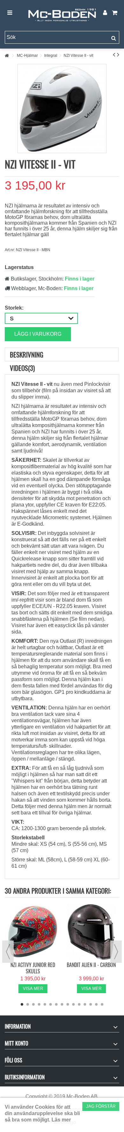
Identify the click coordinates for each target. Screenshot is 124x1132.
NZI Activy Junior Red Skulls (32, 968)
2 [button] (27, 1004)
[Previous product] (114, 54)
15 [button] (102, 1004)
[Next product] (118, 54)
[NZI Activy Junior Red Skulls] (33, 932)
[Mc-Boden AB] (62, 13)
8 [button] (62, 1004)
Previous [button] (8, 952)
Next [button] (116, 952)
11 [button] (79, 1004)
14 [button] (96, 1004)
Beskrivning (26, 354)
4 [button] (39, 1004)
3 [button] (33, 1004)
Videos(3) (22, 368)
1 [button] (22, 1004)
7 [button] (56, 1004)
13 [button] (90, 1004)
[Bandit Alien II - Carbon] (91, 932)
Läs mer (61, 1119)
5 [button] (45, 1004)
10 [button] (73, 1004)
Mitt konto (16, 1043)
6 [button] (50, 1004)
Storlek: (15, 308)
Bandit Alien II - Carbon (91, 965)
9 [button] (67, 1004)
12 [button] (85, 1004)
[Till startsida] (7, 56)
